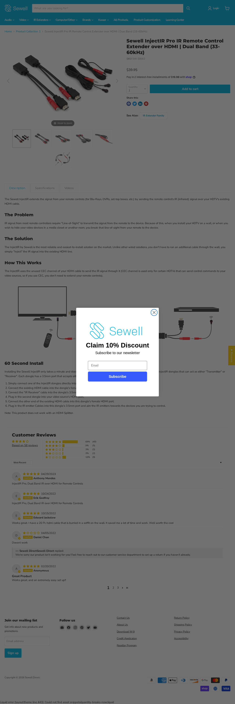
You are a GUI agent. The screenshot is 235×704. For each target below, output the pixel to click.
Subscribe (117, 377)
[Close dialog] (154, 312)
